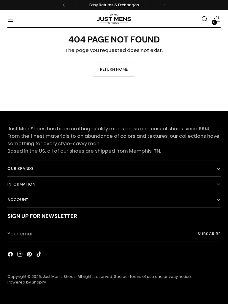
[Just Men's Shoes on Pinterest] (30, 255)
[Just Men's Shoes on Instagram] (20, 255)
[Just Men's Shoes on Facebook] (11, 255)
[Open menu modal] (10, 19)
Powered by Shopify (26, 282)
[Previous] (63, 5)
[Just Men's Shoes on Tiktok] (39, 255)
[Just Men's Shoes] (114, 19)
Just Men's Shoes (59, 276)
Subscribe (209, 233)
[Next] (164, 5)
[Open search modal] (205, 19)
